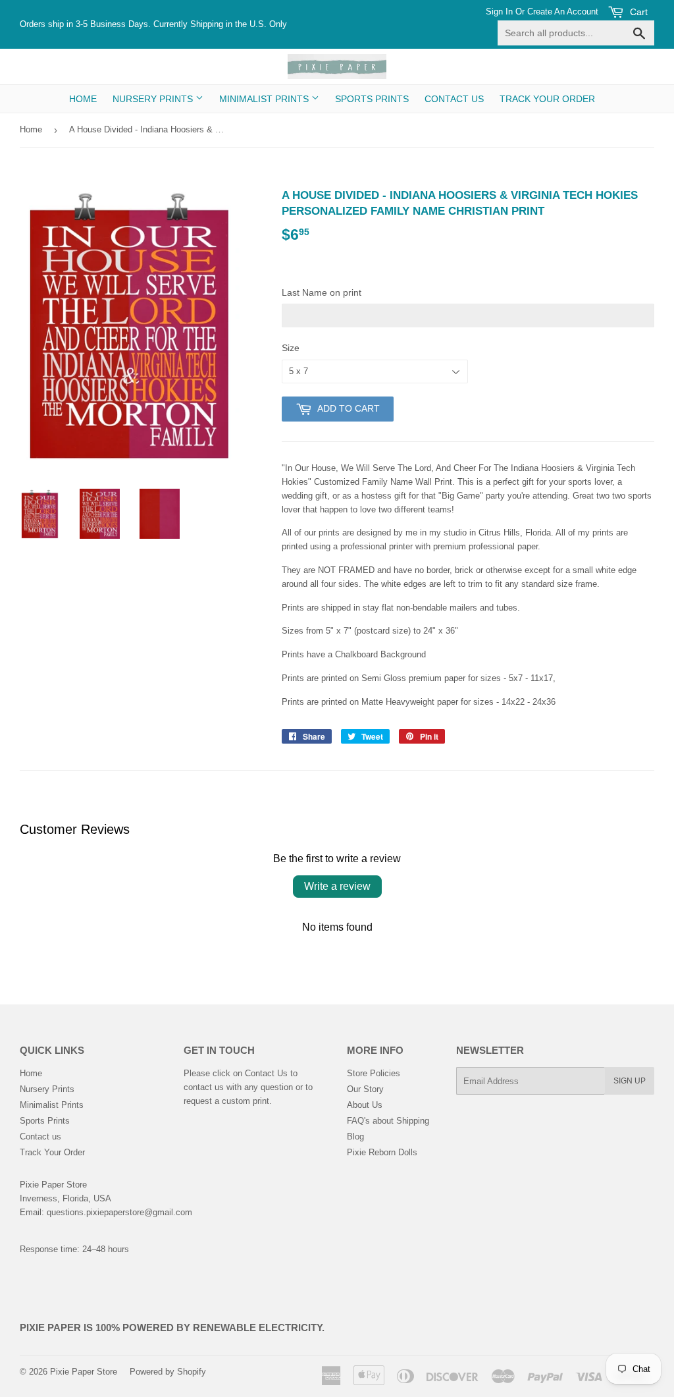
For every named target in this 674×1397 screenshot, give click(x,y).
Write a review (337, 886)
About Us (364, 1105)
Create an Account (562, 11)
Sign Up (629, 1080)
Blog (355, 1136)
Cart (637, 12)
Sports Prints (372, 99)
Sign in (499, 11)
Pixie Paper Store (83, 1372)
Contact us (454, 99)
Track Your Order (547, 99)
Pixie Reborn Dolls (382, 1152)
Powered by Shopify (168, 1372)
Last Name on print (321, 292)
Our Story (365, 1089)
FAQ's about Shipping (388, 1121)
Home (83, 99)
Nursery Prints (154, 99)
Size (290, 347)
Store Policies (373, 1073)
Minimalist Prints (265, 99)
